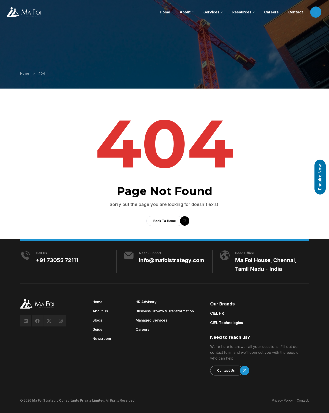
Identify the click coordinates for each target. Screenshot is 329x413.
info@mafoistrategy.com (171, 260)
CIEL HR (217, 313)
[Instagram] (60, 320)
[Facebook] (37, 320)
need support (150, 253)
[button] (315, 12)
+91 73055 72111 (57, 260)
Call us (41, 253)
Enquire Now (320, 177)
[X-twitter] (49, 320)
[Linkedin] (25, 320)
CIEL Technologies (226, 322)
